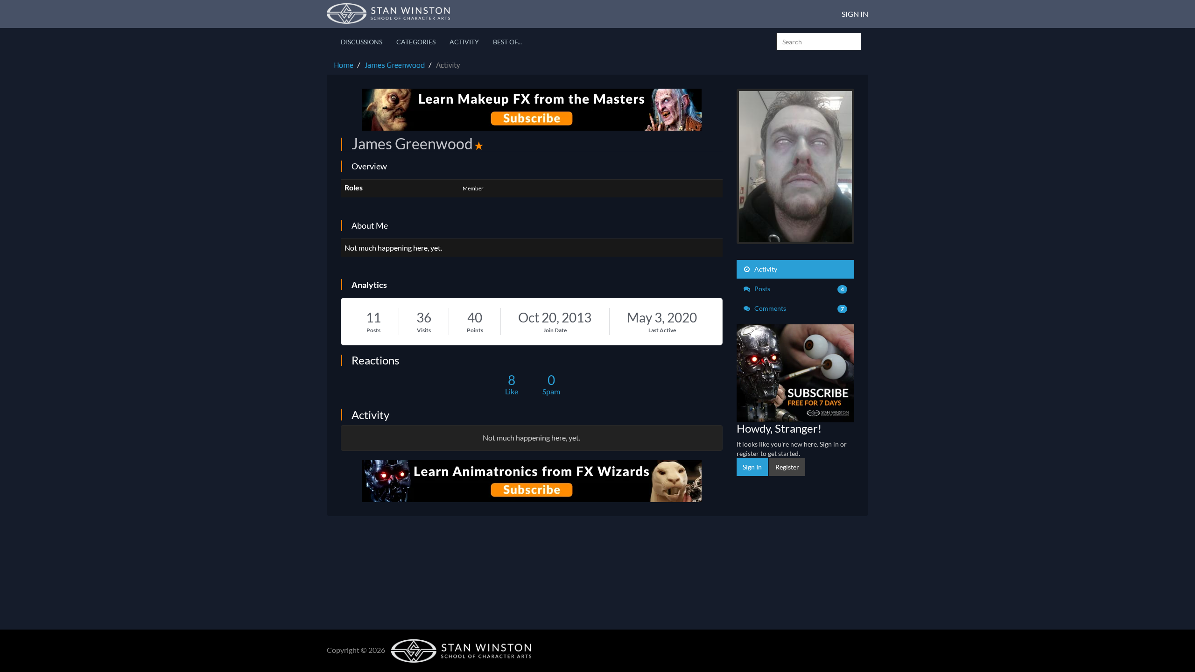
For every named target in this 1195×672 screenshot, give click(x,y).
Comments (798, 308)
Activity (464, 42)
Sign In (855, 13)
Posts (373, 330)
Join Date (555, 330)
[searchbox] (818, 41)
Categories (416, 42)
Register (787, 467)
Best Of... (507, 42)
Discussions (361, 42)
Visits (424, 330)
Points (475, 330)
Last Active (662, 330)
